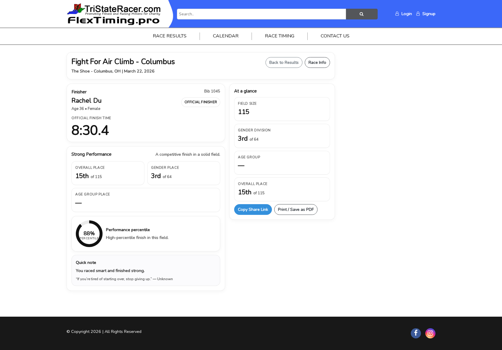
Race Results (170, 36)
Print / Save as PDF (296, 209)
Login (406, 14)
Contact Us (335, 36)
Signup (428, 14)
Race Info (317, 62)
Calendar (226, 36)
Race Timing (279, 36)
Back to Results (284, 62)
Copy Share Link (253, 209)
